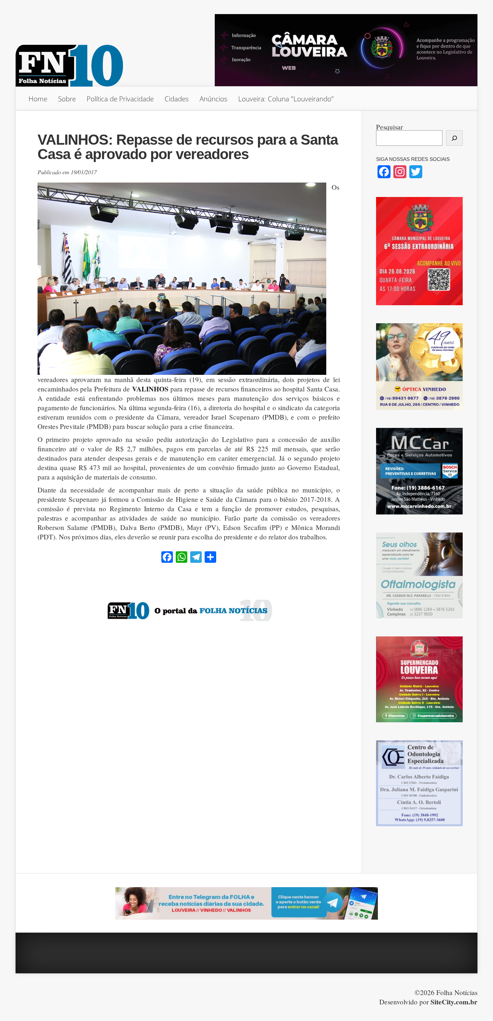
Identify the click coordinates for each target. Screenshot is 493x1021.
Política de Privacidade (120, 99)
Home (38, 99)
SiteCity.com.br (454, 1002)
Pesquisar (389, 126)
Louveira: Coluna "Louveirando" (286, 99)
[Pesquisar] (454, 138)
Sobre (67, 99)
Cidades (177, 99)
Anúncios (213, 99)
